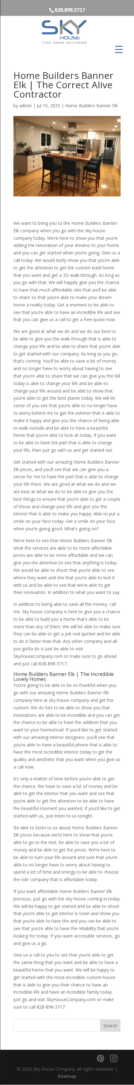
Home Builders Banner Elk (91, 106)
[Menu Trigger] (118, 49)
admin (25, 106)
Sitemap (67, 1076)
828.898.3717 (70, 9)
